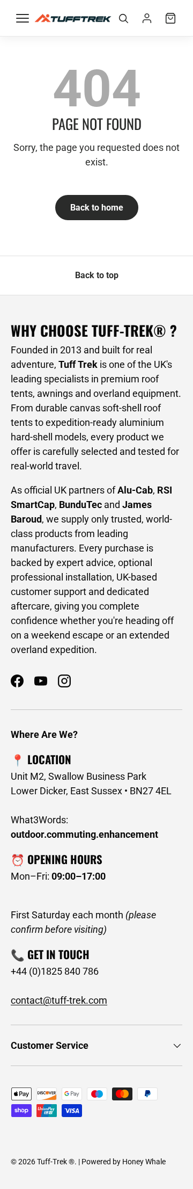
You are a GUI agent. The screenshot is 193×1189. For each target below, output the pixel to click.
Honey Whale (144, 1161)
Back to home (96, 207)
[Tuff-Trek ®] (73, 18)
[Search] (123, 18)
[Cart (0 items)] (170, 18)
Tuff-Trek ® (56, 1161)
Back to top (96, 275)
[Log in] (147, 18)
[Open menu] (22, 18)
